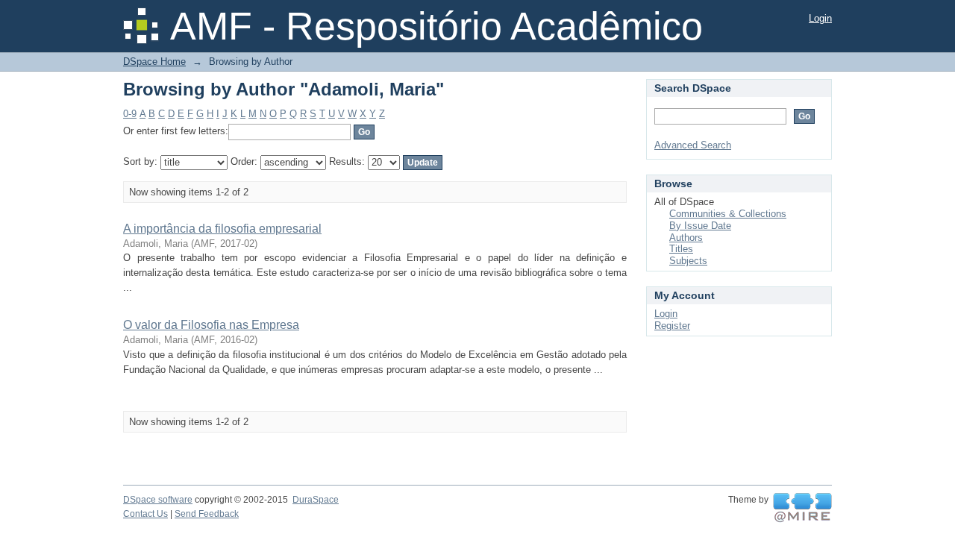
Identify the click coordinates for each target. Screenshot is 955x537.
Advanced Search (692, 145)
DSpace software (157, 499)
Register (672, 325)
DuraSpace (315, 499)
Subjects (688, 260)
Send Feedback (207, 514)
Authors (686, 237)
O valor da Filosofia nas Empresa (211, 324)
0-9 (130, 113)
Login (820, 18)
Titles (681, 248)
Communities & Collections (727, 213)
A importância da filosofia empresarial (222, 228)
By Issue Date (700, 225)
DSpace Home (154, 61)
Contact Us (145, 514)
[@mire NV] (802, 508)
